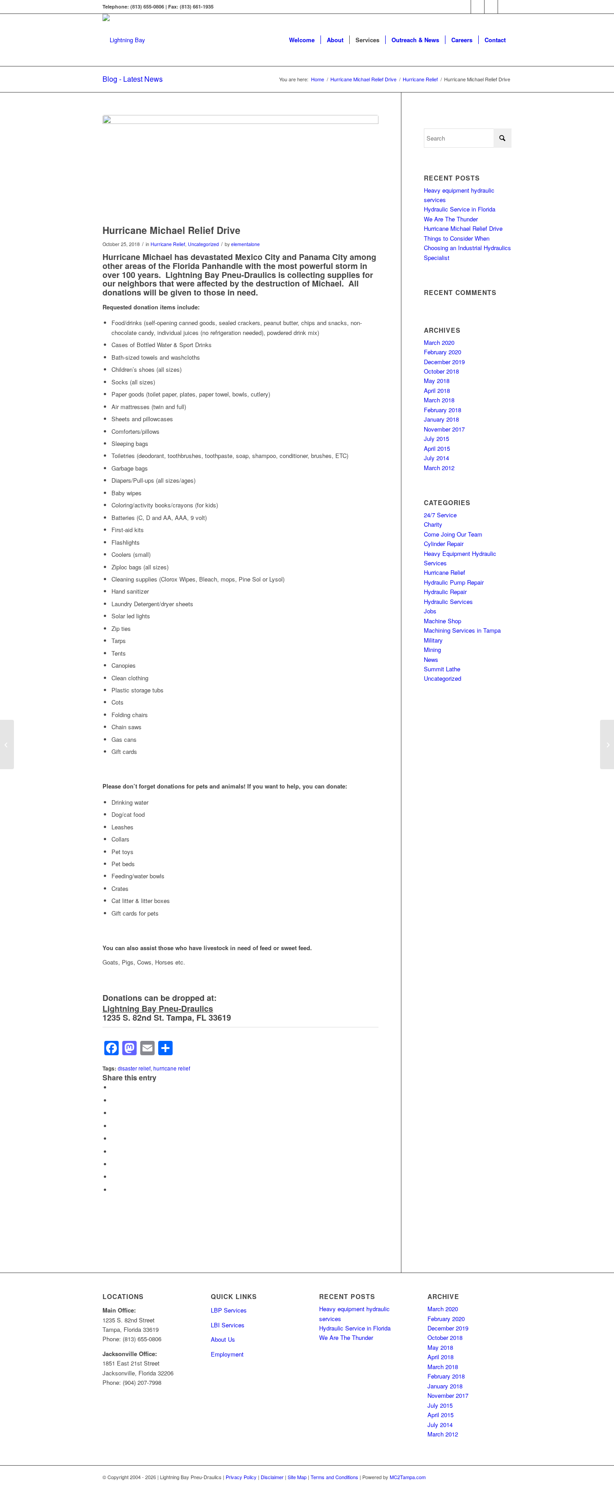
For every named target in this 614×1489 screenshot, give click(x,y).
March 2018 (439, 400)
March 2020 (439, 342)
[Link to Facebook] (464, 6)
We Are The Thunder (451, 219)
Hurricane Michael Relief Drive (463, 228)
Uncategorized (203, 244)
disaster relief (134, 1068)
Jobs (430, 611)
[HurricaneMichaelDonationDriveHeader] (240, 167)
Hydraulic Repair (445, 591)
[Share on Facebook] (113, 1087)
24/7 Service (440, 515)
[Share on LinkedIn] (113, 1138)
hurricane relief (171, 1068)
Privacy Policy (241, 1476)
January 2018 (441, 419)
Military (433, 640)
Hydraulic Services (448, 601)
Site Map (297, 1476)
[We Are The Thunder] (607, 744)
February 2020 (442, 352)
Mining (432, 649)
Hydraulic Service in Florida (459, 209)
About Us (223, 1339)
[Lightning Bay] (123, 40)
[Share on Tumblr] (113, 1151)
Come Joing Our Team (453, 534)
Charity (433, 524)
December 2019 (444, 361)
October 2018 (441, 371)
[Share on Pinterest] (113, 1126)
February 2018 (442, 409)
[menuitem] (301, 40)
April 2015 (437, 448)
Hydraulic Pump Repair (454, 582)
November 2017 (444, 429)
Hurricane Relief (168, 244)
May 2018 (436, 380)
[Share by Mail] (113, 1189)
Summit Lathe (442, 669)
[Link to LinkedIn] (505, 6)
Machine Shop (442, 621)
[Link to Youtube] (491, 6)
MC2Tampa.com (408, 1476)
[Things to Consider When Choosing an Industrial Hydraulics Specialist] (7, 744)
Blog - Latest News (132, 79)
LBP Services (229, 1310)
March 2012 (439, 467)
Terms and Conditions (334, 1476)
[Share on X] (113, 1100)
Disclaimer (272, 1476)
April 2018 (437, 390)
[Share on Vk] (113, 1164)
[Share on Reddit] (113, 1176)
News (431, 659)
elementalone (245, 244)
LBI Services (228, 1325)
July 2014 (436, 458)
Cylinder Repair (443, 543)
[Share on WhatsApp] (113, 1113)
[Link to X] (477, 6)
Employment (227, 1354)
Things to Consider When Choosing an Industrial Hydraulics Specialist (467, 248)
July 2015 (436, 438)
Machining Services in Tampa (462, 630)
